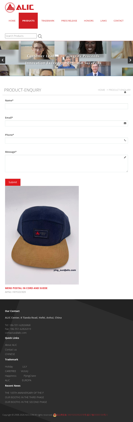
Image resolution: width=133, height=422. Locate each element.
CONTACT (118, 20)
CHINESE (10, 354)
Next (130, 60)
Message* (11, 151)
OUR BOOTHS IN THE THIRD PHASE (24, 397)
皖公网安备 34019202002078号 (71, 414)
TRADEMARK (47, 20)
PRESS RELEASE (69, 20)
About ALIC (11, 344)
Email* (9, 117)
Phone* (9, 134)
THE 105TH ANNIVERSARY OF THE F (24, 392)
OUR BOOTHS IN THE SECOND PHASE (26, 402)
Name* (9, 100)
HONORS (89, 20)
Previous (2, 60)
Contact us (11, 349)
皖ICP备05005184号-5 (97, 414)
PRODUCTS (28, 20)
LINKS (103, 20)
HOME (12, 20)
